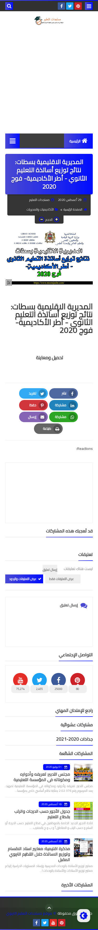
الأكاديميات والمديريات (40, 209)
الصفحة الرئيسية (73, 209)
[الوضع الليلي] (83, 915)
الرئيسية (74, 141)
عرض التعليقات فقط (61, 579)
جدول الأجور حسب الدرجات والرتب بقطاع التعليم (42, 814)
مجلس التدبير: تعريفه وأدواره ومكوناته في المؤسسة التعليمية (42, 776)
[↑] (49, 908)
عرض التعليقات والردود (23, 579)
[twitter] (69, 6)
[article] (49, 480)
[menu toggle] (89, 6)
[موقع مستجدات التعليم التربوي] (49, 20)
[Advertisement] (49, 79)
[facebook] (61, 6)
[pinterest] (78, 6)
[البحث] (9, 6)
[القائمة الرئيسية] (12, 140)
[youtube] (53, 922)
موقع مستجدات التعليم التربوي (29, 913)
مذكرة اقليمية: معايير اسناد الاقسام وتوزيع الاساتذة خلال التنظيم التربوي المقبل (39, 854)
